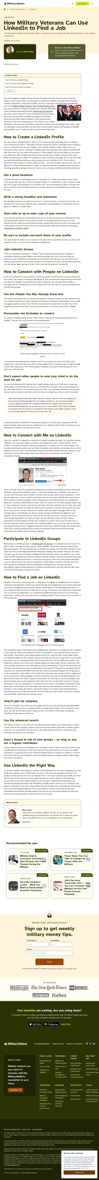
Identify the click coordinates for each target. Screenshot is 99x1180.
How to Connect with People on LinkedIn (20, 84)
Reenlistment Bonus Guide (90, 1064)
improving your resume (43, 111)
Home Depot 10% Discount (76, 1091)
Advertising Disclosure (11, 64)
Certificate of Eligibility (44, 1071)
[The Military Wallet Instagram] (90, 1043)
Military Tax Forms (92, 1096)
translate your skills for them (16, 228)
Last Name (54, 940)
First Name (32, 940)
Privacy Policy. (84, 1168)
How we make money (42, 1044)
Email (30, 949)
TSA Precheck (75, 1096)
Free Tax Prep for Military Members (92, 1091)
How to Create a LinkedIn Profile (17, 80)
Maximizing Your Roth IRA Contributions (45, 1106)
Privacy (70, 968)
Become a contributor (75, 1044)
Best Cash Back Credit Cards (76, 1064)
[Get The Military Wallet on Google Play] (51, 1024)
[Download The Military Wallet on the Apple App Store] (35, 1024)
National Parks (75, 1099)
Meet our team (58, 1044)
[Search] (72, 3)
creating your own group (42, 544)
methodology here (13, 1165)
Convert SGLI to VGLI (60, 1068)
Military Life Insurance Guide (61, 1062)
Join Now (14, 1090)
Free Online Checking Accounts (59, 1103)
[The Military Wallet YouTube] (94, 1043)
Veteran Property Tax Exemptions (92, 1100)
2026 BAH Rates (92, 1069)
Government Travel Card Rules (76, 1076)
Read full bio (26, 822)
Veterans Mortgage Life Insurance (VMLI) (61, 1074)
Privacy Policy (26, 1129)
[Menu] (92, 3)
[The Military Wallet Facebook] (87, 1043)
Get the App (82, 4)
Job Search (9, 17)
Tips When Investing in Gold (45, 1091)
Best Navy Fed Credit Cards (75, 1070)
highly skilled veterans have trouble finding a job (33, 106)
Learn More (66, 1024)
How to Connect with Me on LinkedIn (18, 87)
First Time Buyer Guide (45, 1062)
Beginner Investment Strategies (44, 1098)
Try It (49, 962)
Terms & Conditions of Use (12, 1129)
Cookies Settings (37, 1129)
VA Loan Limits (45, 1067)
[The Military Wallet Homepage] (14, 3)
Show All (9, 91)
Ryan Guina (29, 51)
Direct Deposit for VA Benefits (61, 1097)
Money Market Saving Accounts (61, 1091)
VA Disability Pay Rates (92, 1073)
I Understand (79, 1172)
